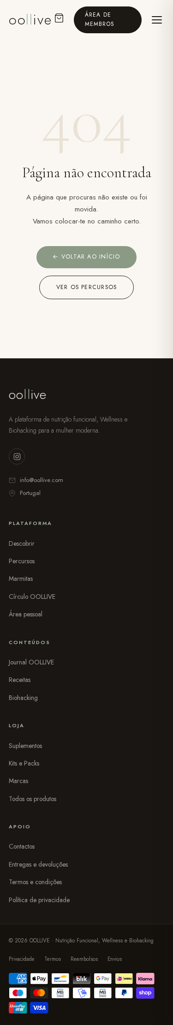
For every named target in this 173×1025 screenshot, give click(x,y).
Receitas (19, 679)
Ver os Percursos (86, 287)
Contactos (22, 846)
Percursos (22, 561)
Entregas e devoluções (38, 864)
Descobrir (22, 543)
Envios (114, 959)
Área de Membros (99, 19)
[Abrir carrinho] (59, 20)
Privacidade (22, 959)
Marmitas (21, 578)
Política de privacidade (39, 899)
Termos (52, 959)
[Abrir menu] (156, 20)
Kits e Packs (24, 763)
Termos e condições (35, 881)
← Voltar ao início (86, 257)
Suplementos (25, 745)
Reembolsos (84, 959)
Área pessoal (25, 614)
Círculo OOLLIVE (32, 596)
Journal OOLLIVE (31, 662)
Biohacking (23, 697)
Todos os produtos (32, 798)
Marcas (18, 780)
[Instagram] (17, 456)
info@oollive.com (41, 480)
